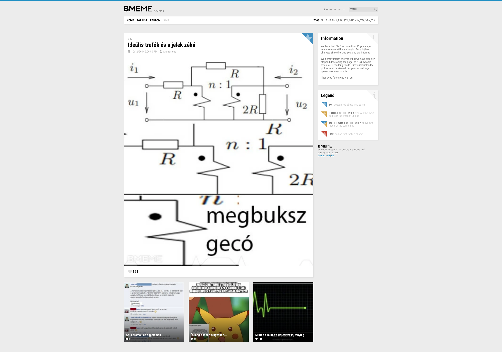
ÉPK (340, 20)
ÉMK (334, 20)
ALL (323, 20)
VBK (368, 20)
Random (155, 20)
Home (130, 20)
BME (328, 20)
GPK (351, 20)
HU (328, 155)
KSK (357, 20)
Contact (322, 155)
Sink (166, 20)
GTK (346, 20)
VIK (373, 20)
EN (332, 155)
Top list (142, 20)
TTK (362, 20)
